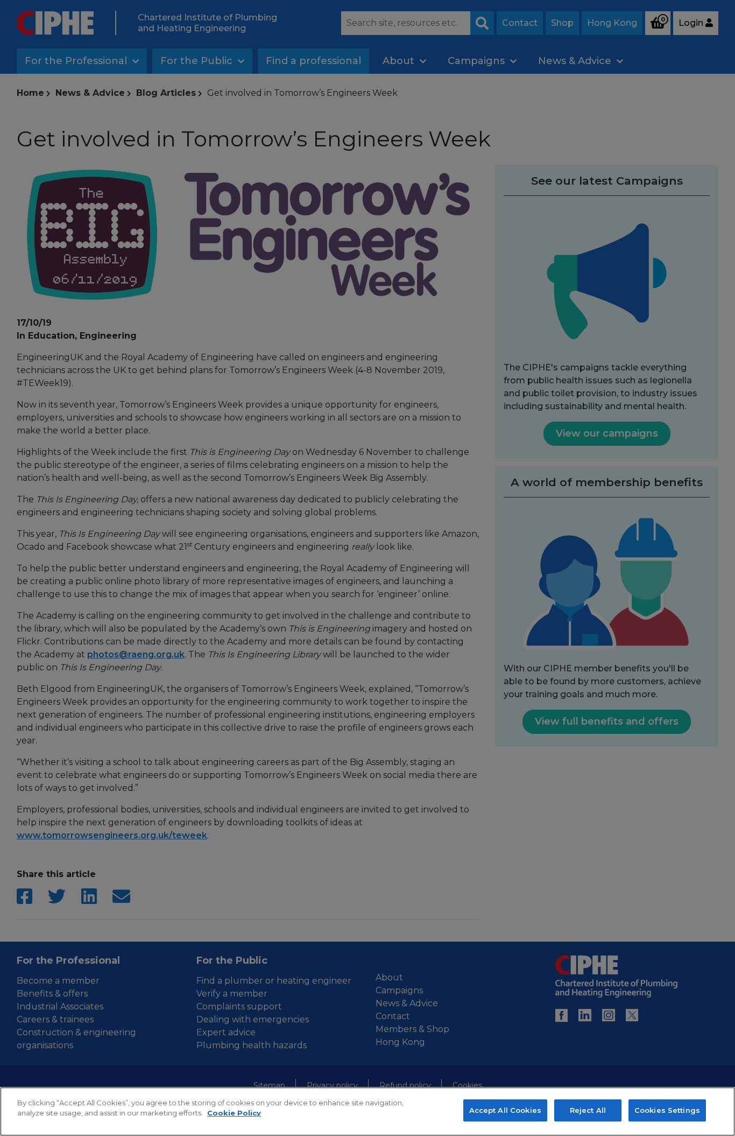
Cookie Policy (234, 1113)
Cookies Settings (667, 1110)
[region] (367, 1111)
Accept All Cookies (505, 1110)
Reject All (588, 1110)
